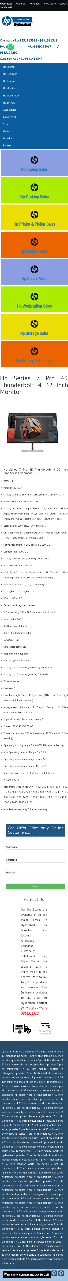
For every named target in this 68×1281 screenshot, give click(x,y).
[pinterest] (54, 1273)
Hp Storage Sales (34, 333)
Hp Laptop (9, 66)
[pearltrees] (61, 1273)
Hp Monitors (10, 88)
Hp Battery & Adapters (34, 361)
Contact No (11, 859)
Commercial (9, 117)
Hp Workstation (11, 95)
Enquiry (7, 145)
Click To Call (41, 1275)
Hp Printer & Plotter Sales (34, 224)
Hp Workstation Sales (34, 306)
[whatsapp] (10, 46)
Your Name (12, 846)
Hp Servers (9, 102)
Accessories (9, 109)
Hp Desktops (10, 74)
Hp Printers (9, 81)
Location (8, 138)
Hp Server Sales (34, 279)
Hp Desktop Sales (34, 197)
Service (7, 124)
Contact (7, 131)
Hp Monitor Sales (34, 251)
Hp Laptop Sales (34, 169)
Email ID (10, 872)
